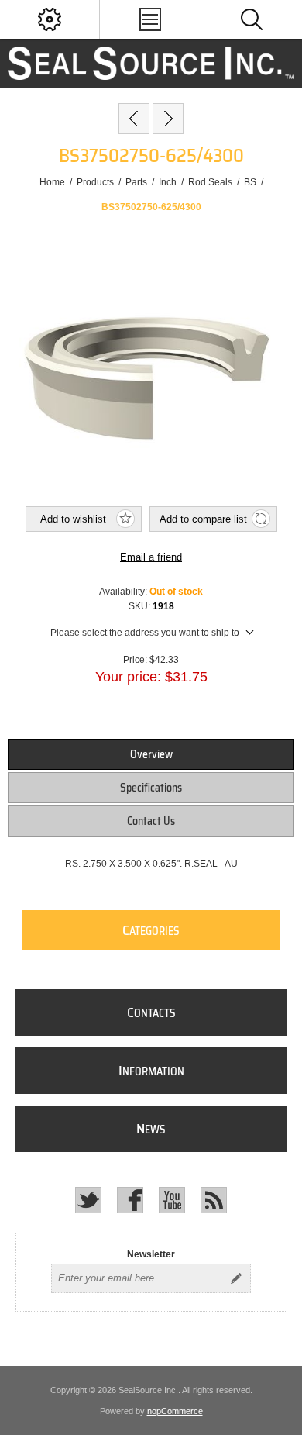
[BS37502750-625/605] (168, 118)
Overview (151, 754)
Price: (135, 659)
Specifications (151, 787)
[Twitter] (88, 1200)
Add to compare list (203, 519)
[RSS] (213, 1200)
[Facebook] (130, 1200)
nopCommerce (175, 1411)
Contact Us (151, 821)
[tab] (151, 754)
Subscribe (236, 1278)
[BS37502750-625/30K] (133, 118)
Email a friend (151, 557)
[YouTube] (172, 1200)
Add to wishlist (73, 519)
